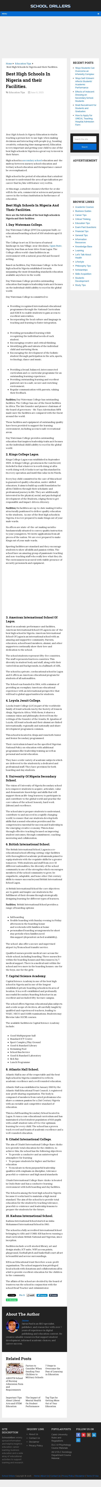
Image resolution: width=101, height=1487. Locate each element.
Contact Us (34, 1438)
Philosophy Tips (83, 266)
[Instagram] (89, 1435)
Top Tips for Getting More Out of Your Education (52, 1402)
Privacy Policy (36, 1445)
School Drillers (50, 6)
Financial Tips (82, 231)
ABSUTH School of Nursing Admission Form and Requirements (14, 1384)
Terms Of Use (92, 1476)
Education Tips (17, 92)
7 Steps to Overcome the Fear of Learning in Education (54, 1370)
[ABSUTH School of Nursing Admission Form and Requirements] (15, 1369)
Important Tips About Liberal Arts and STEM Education (14, 1402)
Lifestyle (79, 262)
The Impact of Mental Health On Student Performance (33, 1402)
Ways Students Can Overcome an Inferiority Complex (85, 71)
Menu (4, 14)
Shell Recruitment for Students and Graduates (85, 108)
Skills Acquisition (83, 274)
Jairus (25, 1320)
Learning (79, 250)
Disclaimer (34, 1442)
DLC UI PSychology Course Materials (61, 1446)
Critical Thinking (82, 219)
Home (36, 1476)
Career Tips (81, 215)
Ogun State (55, 245)
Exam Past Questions (85, 227)
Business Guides (83, 211)
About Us (33, 1434)
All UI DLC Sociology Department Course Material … (61, 1455)
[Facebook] (78, 1435)
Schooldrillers (8, 1437)
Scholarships (81, 270)
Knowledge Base (83, 246)
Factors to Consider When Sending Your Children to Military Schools (34, 1371)
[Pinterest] (83, 1435)
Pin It (22, 1295)
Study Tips (80, 285)
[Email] (78, 1440)
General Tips (81, 235)
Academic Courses (84, 207)
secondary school (32, 160)
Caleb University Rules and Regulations (59, 1437)
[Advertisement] (50, 37)
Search (85, 147)
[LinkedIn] (94, 1435)
